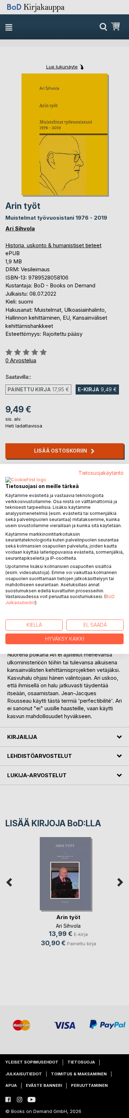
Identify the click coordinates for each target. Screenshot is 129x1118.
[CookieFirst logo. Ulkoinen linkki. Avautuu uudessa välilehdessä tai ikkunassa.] (25, 480)
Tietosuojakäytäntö (101, 473)
